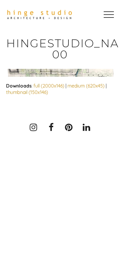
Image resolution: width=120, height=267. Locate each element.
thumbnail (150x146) (27, 92)
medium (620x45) (86, 86)
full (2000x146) (48, 86)
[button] (109, 14)
